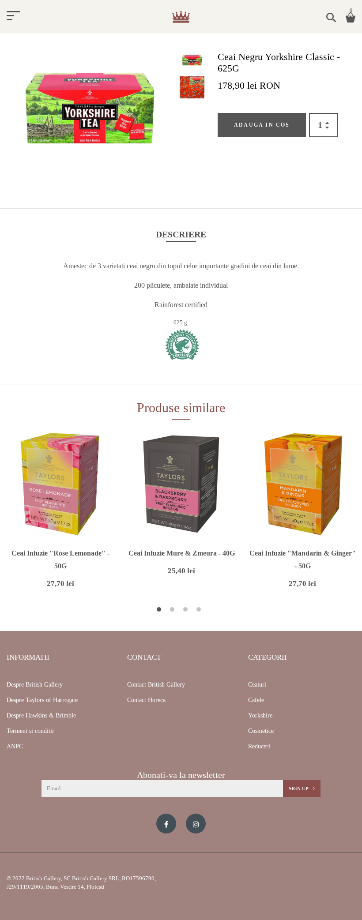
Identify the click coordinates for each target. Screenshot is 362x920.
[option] (90, 112)
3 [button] (186, 611)
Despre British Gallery (35, 684)
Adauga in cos (262, 125)
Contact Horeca (146, 700)
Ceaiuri (257, 684)
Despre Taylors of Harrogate (42, 700)
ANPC (15, 746)
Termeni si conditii (30, 731)
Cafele (256, 700)
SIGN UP (299, 788)
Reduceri (259, 746)
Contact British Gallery (156, 684)
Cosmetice (261, 731)
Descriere (181, 234)
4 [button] (200, 611)
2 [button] (173, 611)
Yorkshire (260, 715)
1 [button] (160, 611)
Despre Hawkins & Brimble (41, 715)
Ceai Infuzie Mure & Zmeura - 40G (181, 553)
